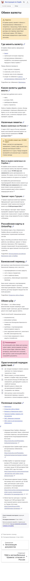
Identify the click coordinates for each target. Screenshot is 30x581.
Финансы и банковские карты (13, 411)
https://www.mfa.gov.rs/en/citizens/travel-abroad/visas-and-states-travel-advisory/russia (16, 473)
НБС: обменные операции (12, 418)
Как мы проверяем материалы (18, 523)
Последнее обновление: (13, 537)
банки (6, 53)
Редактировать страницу (9, 534)
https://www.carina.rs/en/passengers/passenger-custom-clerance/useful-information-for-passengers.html (16, 492)
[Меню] (27, 2)
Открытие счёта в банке (16, 295)
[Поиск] (24, 2)
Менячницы (21, 82)
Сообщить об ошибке (8, 525)
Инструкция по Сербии (13, 2)
